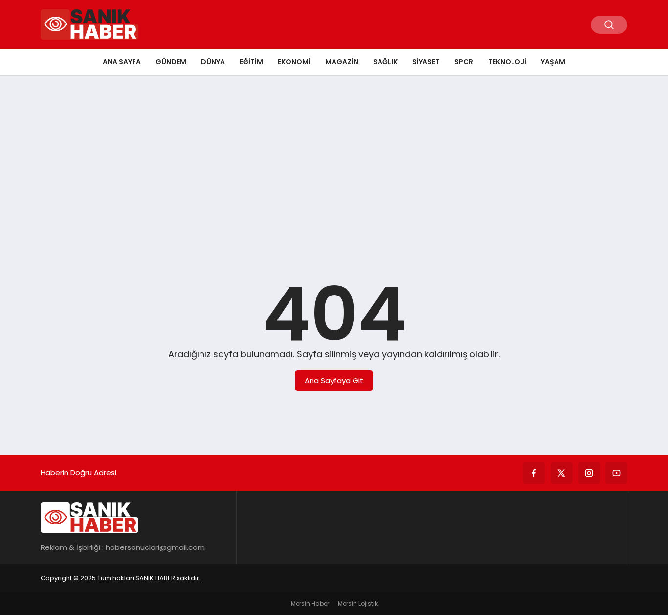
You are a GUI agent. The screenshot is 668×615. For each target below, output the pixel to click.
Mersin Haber (310, 603)
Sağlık (385, 62)
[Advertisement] (334, 159)
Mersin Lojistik (358, 603)
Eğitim (251, 62)
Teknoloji (507, 62)
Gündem (171, 62)
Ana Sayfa (122, 62)
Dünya (213, 62)
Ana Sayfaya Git (334, 380)
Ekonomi (294, 62)
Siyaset (426, 62)
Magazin (341, 62)
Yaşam (553, 62)
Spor (463, 62)
